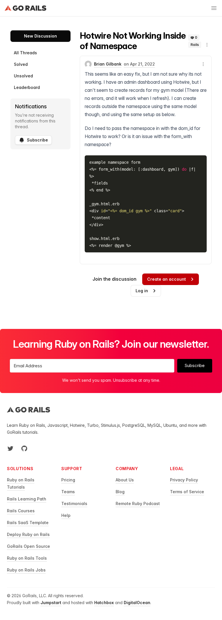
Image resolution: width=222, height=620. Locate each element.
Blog (120, 491)
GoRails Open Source (28, 546)
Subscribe (37, 139)
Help (66, 515)
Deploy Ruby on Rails (28, 534)
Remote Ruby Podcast (138, 503)
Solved (21, 64)
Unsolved (23, 75)
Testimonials (74, 503)
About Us (125, 479)
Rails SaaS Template (28, 522)
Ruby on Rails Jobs (26, 569)
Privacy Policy (184, 479)
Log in (142, 290)
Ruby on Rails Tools (27, 558)
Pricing (68, 479)
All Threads (25, 52)
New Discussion (40, 35)
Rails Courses (21, 510)
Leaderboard (27, 87)
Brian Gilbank (107, 64)
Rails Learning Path (26, 498)
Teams (68, 491)
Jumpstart (50, 602)
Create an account (166, 279)
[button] (207, 44)
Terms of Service (187, 491)
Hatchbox (104, 602)
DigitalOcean (137, 602)
